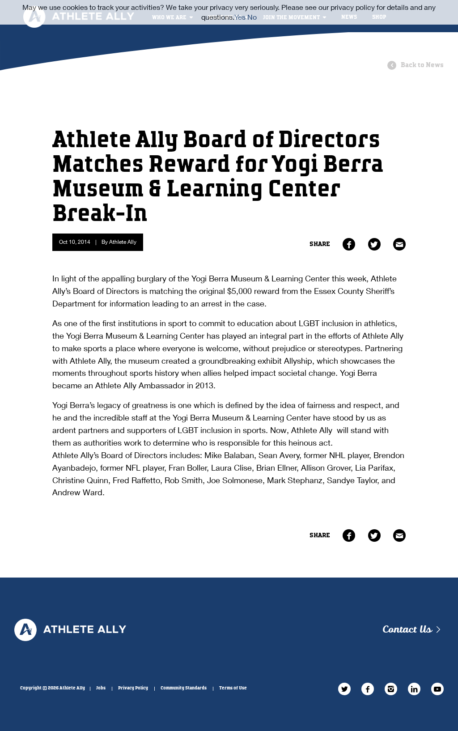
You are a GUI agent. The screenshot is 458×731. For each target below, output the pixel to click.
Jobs (101, 688)
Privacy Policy (133, 688)
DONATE (341, 50)
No (252, 17)
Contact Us (406, 630)
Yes (240, 17)
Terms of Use (233, 688)
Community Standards (184, 688)
